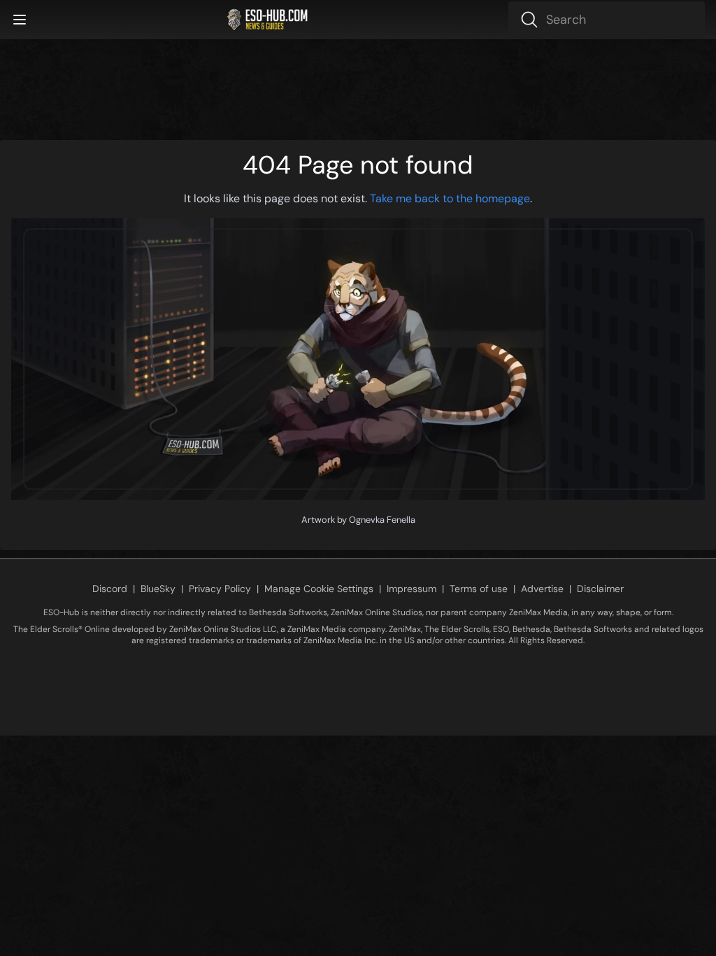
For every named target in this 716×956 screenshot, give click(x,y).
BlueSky (158, 588)
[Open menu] (19, 19)
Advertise (542, 588)
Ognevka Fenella (382, 520)
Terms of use (479, 588)
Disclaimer (600, 588)
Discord (109, 588)
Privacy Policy (220, 588)
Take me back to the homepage (450, 198)
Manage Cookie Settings (318, 588)
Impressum (411, 588)
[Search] (606, 20)
